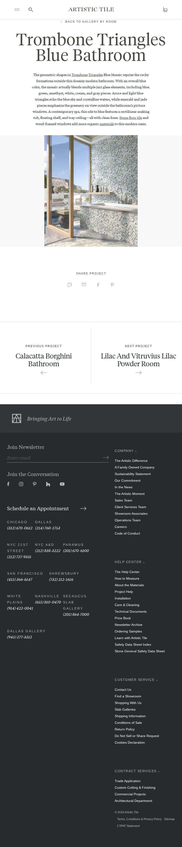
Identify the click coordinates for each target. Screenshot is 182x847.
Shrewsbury (64, 573)
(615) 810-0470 (48, 601)
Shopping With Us (128, 703)
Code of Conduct (127, 533)
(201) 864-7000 (76, 614)
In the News (123, 487)
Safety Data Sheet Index (133, 644)
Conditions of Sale (128, 723)
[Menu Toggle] (16, 9)
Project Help (124, 592)
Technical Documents (131, 611)
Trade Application (128, 781)
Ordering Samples (128, 631)
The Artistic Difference (131, 461)
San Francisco (25, 573)
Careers (121, 527)
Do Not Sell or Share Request (137, 736)
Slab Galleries (125, 709)
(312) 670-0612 (19, 527)
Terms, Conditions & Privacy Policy (139, 819)
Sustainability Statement (133, 474)
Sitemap (169, 819)
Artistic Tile (132, 812)
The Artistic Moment (130, 494)
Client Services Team (130, 507)
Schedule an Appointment (38, 508)
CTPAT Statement (128, 826)
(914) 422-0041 (20, 608)
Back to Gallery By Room (91, 21)
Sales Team (123, 500)
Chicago (17, 522)
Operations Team (128, 520)
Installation (123, 598)
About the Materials (129, 585)
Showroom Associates (131, 513)
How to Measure (127, 578)
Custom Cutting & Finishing (135, 787)
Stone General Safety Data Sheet (140, 651)
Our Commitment (128, 480)
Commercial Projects (130, 794)
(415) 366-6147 (19, 579)
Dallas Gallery (26, 631)
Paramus (73, 545)
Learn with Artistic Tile (131, 638)
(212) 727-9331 (19, 556)
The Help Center (127, 572)
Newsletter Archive (128, 625)
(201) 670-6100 (76, 550)
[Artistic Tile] (91, 9)
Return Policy (125, 729)
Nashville (47, 596)
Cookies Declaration (130, 742)
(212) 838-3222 (47, 550)
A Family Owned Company (135, 467)
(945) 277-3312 (19, 636)
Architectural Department (133, 801)
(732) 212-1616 (61, 579)
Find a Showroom (128, 696)
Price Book (123, 618)
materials (107, 123)
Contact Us (123, 689)
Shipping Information (130, 716)
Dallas (43, 522)
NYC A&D (44, 545)
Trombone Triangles (87, 74)
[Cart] (165, 9)
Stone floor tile (130, 117)
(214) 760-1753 (47, 527)
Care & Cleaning (127, 605)
